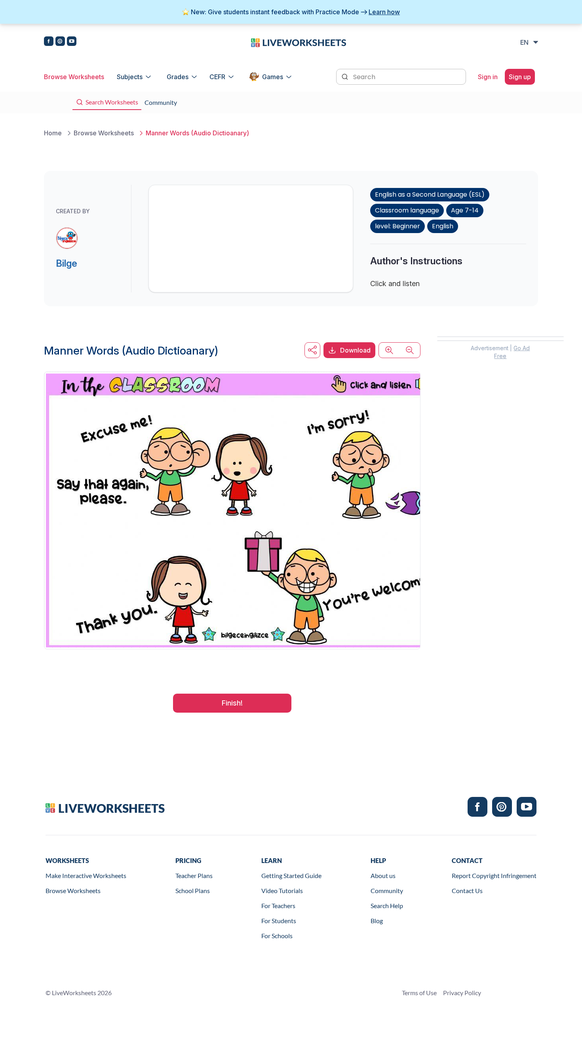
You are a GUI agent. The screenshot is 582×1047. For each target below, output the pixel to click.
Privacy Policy (462, 992)
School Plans (192, 890)
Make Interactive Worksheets (86, 875)
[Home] (298, 42)
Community (387, 890)
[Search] (345, 76)
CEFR (217, 77)
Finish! (232, 703)
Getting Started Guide (291, 875)
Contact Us (467, 890)
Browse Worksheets (74, 77)
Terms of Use (419, 992)
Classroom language (407, 210)
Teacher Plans (194, 875)
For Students (278, 920)
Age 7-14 (465, 210)
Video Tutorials (282, 890)
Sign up (520, 77)
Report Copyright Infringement (494, 875)
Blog (377, 920)
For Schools (277, 935)
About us (383, 875)
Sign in (488, 77)
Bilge (66, 263)
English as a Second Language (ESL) (430, 194)
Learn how (384, 12)
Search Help (387, 905)
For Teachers (278, 905)
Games (272, 77)
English (442, 226)
